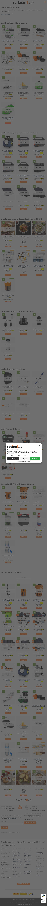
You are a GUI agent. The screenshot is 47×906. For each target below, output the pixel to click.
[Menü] (45, 894)
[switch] (43, 901)
